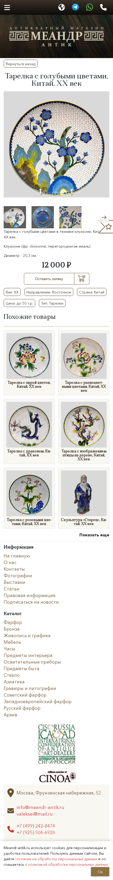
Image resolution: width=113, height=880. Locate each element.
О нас (10, 562)
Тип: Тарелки (52, 303)
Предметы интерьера (28, 655)
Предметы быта (21, 668)
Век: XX (12, 292)
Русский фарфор (22, 708)
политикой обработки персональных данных (68, 864)
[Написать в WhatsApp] (89, 7)
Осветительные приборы (32, 661)
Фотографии (18, 575)
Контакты (14, 568)
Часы (9, 648)
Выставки (14, 582)
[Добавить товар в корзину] (81, 279)
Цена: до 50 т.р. (19, 303)
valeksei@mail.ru (35, 814)
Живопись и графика (27, 635)
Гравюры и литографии (30, 688)
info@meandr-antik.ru (40, 807)
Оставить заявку (49, 279)
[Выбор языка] (62, 7)
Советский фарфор (25, 694)
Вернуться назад (20, 63)
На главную (17, 555)
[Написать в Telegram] (75, 7)
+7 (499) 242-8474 (36, 826)
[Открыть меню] (7, 7)
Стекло (12, 675)
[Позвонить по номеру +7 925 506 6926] (103, 7)
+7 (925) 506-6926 (36, 832)
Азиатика (14, 681)
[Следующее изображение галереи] (103, 217)
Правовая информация (29, 595)
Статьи (11, 588)
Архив (10, 714)
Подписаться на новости (31, 601)
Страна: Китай (91, 292)
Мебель (12, 642)
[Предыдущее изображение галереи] (9, 217)
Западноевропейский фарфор (37, 701)
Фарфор (13, 622)
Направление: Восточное (49, 292)
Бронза (12, 628)
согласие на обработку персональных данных (56, 858)
